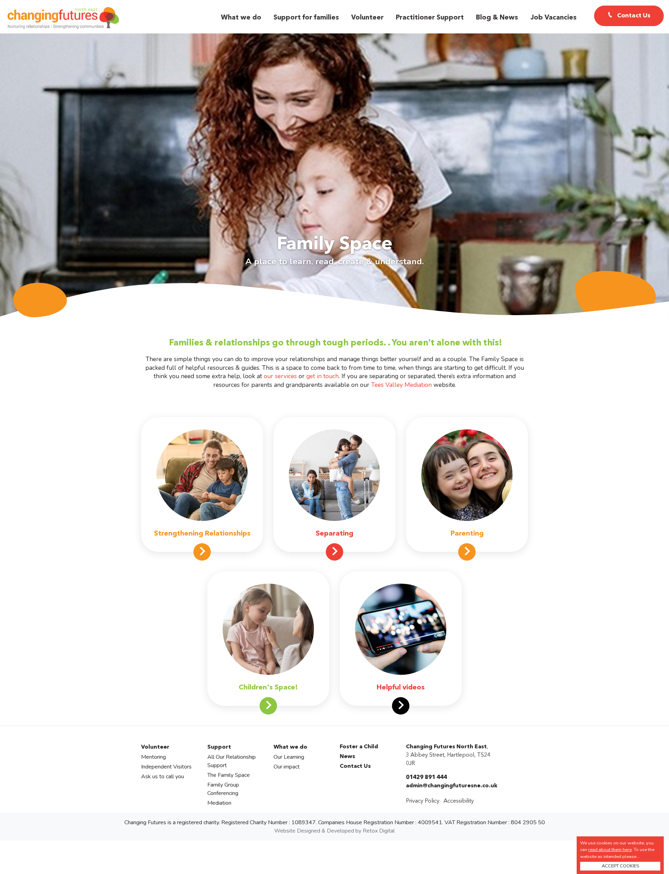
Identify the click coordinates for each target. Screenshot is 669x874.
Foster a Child (359, 747)
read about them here (610, 849)
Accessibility (459, 801)
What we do (241, 17)
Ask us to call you (162, 776)
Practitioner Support (430, 17)
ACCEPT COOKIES (620, 866)
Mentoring (153, 757)
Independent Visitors (166, 767)
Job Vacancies (553, 17)
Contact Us (355, 766)
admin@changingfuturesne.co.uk (451, 786)
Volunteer (367, 17)
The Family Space (228, 775)
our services (280, 376)
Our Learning (289, 757)
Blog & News (497, 17)
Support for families (306, 17)
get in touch (322, 376)
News (347, 756)
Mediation (219, 803)
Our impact (287, 767)
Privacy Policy (422, 801)
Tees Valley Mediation (401, 385)
